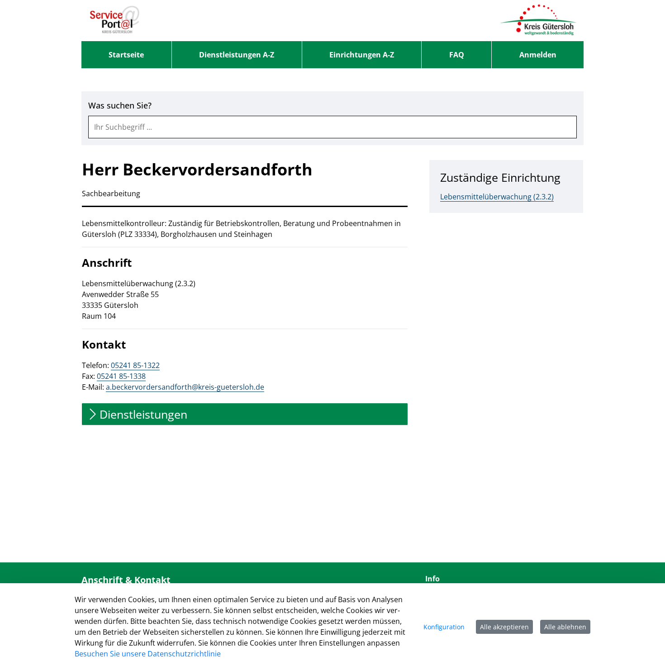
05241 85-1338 (121, 376)
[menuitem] (126, 54)
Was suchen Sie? (120, 105)
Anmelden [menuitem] (537, 55)
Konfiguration (444, 627)
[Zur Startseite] (114, 20)
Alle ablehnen (565, 627)
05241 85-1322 (135, 365)
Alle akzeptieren (504, 627)
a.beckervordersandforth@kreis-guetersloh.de (185, 387)
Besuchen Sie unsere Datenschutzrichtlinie (148, 654)
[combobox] (332, 127)
